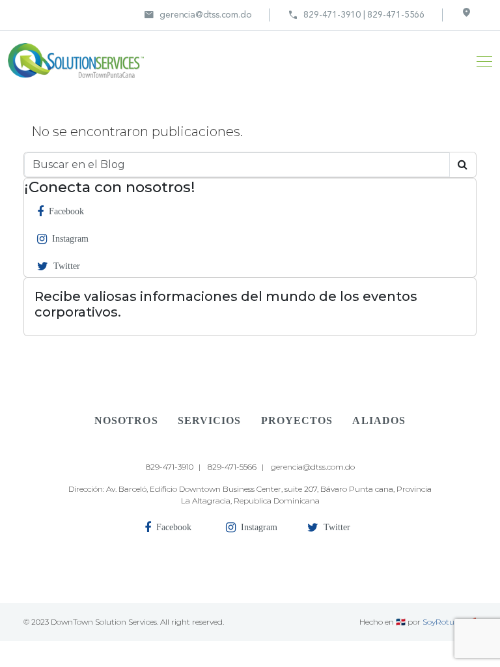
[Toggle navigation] (480, 60)
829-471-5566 (232, 467)
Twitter (66, 266)
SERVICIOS (210, 420)
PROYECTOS (297, 420)
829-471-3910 (169, 467)
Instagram (70, 239)
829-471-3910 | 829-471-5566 (356, 14)
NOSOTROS (126, 420)
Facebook (66, 211)
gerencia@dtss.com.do (197, 14)
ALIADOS (379, 420)
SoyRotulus (444, 622)
